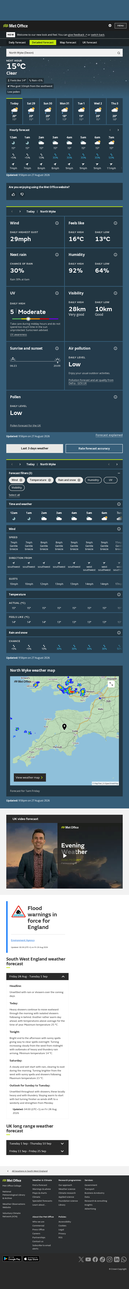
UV (110, 480)
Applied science (66, 1197)
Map (68, 42)
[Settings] (110, 25)
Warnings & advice (41, 1189)
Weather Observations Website (14, 1206)
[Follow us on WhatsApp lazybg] (123, 1259)
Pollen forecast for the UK (25, 425)
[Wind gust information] (56, 223)
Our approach (65, 1185)
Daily (17, 42)
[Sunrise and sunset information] (56, 348)
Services (89, 1180)
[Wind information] (118, 529)
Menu (120, 25)
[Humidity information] (115, 254)
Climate (36, 1197)
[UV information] (56, 293)
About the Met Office (43, 1216)
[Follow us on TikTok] (102, 1259)
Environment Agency (23, 940)
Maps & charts (39, 1193)
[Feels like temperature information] (115, 223)
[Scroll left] (110, 130)
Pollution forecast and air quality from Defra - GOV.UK (91, 381)
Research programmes (70, 1180)
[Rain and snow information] (118, 632)
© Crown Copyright (117, 1269)
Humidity (93, 480)
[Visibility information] (115, 293)
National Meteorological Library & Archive (14, 1195)
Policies (62, 1216)
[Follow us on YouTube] (88, 1259)
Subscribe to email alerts (41, 1247)
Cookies (62, 1225)
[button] (64, 728)
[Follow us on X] (81, 1259)
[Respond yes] (13, 194)
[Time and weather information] (118, 504)
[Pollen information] (115, 397)
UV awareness (18, 334)
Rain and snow (66, 480)
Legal (61, 1229)
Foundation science (68, 1201)
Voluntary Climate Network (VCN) (12, 1215)
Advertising (90, 1208)
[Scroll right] (118, 130)
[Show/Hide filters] (119, 473)
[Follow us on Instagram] (109, 1259)
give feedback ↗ (77, 34)
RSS (60, 1237)
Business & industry (94, 1193)
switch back (97, 34)
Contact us (37, 1241)
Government (91, 1185)
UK (90, 42)
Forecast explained (109, 435)
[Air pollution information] (115, 348)
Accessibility (65, 1221)
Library (62, 1204)
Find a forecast (39, 1185)
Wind (13, 480)
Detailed (43, 42)
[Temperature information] (118, 594)
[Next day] (20, 211)
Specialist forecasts (42, 1201)
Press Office (38, 1229)
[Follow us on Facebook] (95, 1259)
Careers (36, 1233)
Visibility (17, 487)
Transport (89, 1189)
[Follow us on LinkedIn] (116, 1259)
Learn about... (39, 1204)
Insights (89, 1204)
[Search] (117, 52)
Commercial (38, 1225)
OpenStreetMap (111, 783)
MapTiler (98, 783)
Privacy (62, 1233)
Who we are (38, 1221)
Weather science (67, 1189)
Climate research (67, 1193)
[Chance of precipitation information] (56, 254)
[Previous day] (12, 211)
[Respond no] (22, 194)
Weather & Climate (42, 1180)
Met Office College (12, 1185)
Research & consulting (96, 1201)
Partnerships (38, 1237)
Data (87, 1197)
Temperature (36, 480)
